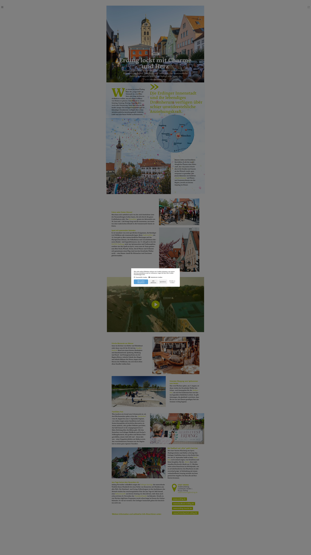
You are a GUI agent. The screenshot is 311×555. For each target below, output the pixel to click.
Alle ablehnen (153, 281)
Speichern (163, 282)
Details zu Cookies (172, 281)
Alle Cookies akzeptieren (141, 281)
